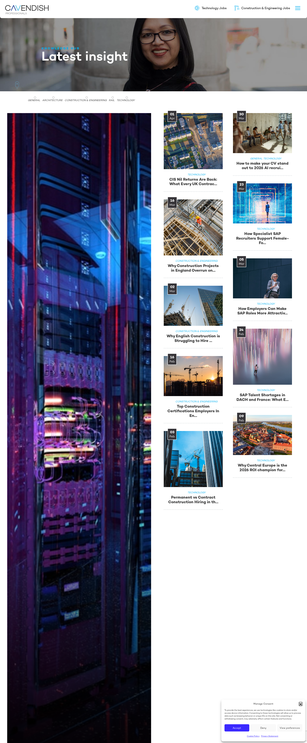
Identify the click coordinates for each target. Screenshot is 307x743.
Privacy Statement (269, 736)
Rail (111, 100)
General (34, 100)
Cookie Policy (253, 736)
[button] (300, 703)
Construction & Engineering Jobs (265, 8)
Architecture (52, 100)
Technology (126, 100)
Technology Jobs (214, 8)
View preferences (290, 727)
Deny (263, 727)
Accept (237, 727)
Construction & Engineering (86, 100)
